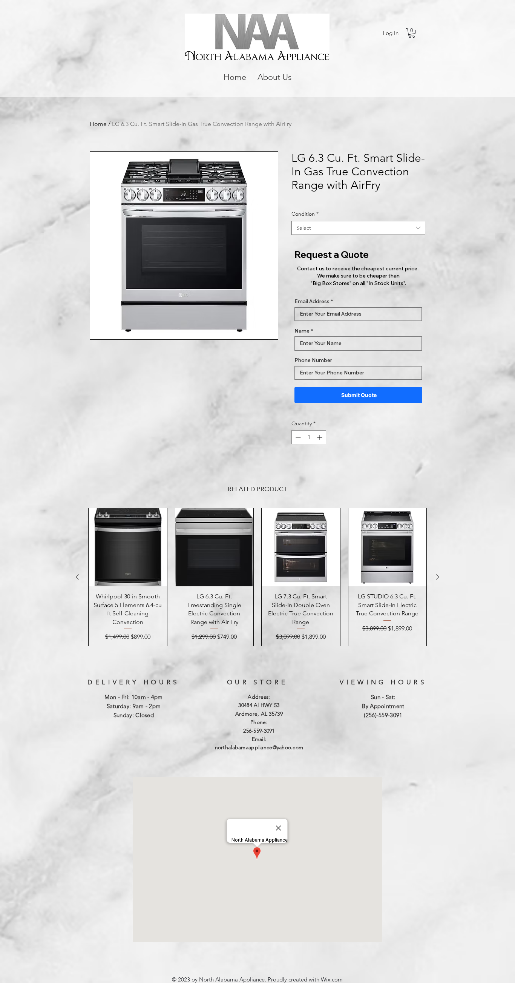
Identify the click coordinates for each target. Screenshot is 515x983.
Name (302, 330)
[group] (257, 577)
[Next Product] (437, 576)
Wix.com (332, 979)
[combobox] (358, 228)
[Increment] (320, 437)
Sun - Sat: (383, 697)
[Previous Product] (77, 576)
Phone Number (313, 360)
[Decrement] (297, 437)
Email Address (312, 301)
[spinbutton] (309, 437)
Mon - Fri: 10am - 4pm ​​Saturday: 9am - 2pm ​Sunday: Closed (133, 706)
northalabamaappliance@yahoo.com (259, 747)
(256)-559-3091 (383, 715)
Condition (305, 213)
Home (98, 123)
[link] (411, 33)
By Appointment (383, 706)
